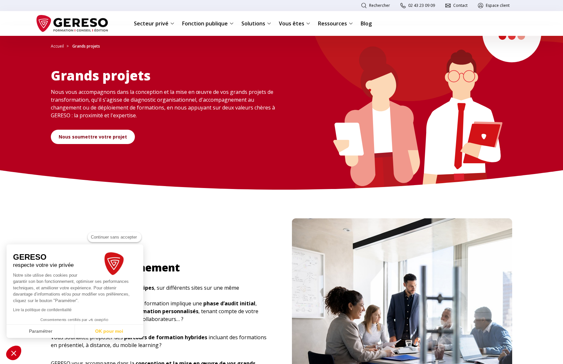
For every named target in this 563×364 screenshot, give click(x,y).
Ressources (332, 23)
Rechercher (379, 5)
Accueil (57, 46)
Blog (366, 23)
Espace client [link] (498, 5)
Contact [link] (460, 5)
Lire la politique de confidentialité (42, 310)
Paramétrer (40, 331)
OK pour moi (109, 331)
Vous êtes (291, 23)
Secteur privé (151, 23)
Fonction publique (205, 23)
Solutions (253, 23)
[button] (14, 353)
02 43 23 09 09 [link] (421, 5)
